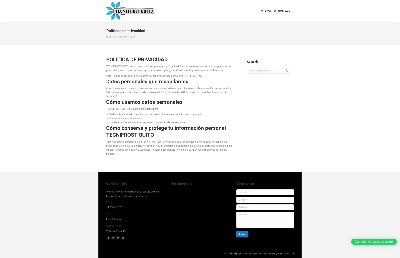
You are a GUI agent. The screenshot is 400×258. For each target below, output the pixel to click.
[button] (374, 242)
